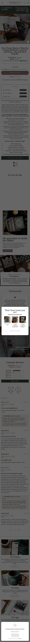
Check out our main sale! (15, 314)
